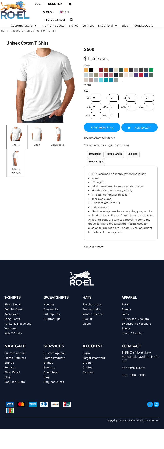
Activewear (11, 314)
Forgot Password (94, 358)
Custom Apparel (15, 353)
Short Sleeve (13, 304)
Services (10, 367)
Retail (125, 304)
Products (17, 31)
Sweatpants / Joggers (136, 323)
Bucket (87, 319)
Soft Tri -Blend (14, 309)
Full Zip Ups (52, 314)
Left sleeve (58, 144)
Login (39, 3)
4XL (140, 106)
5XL (88, 115)
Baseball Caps (92, 304)
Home (4, 31)
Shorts (126, 328)
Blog (7, 377)
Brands (9, 362)
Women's (10, 328)
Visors (87, 323)
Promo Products (15, 358)
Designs (88, 372)
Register (55, 3)
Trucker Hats (91, 309)
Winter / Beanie (93, 314)
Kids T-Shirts (13, 333)
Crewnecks (51, 309)
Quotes (87, 367)
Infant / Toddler (132, 333)
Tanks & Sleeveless (17, 323)
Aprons (126, 309)
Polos (125, 314)
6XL (105, 115)
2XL (105, 106)
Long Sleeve (12, 319)
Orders (87, 362)
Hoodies (49, 304)
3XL (123, 106)
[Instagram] (156, 404)
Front (15, 144)
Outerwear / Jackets (135, 319)
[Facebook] (150, 404)
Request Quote (14, 382)
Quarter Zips (52, 319)
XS (89, 97)
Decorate (89, 137)
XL (89, 106)
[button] (69, 4)
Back (36, 144)
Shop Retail (12, 372)
